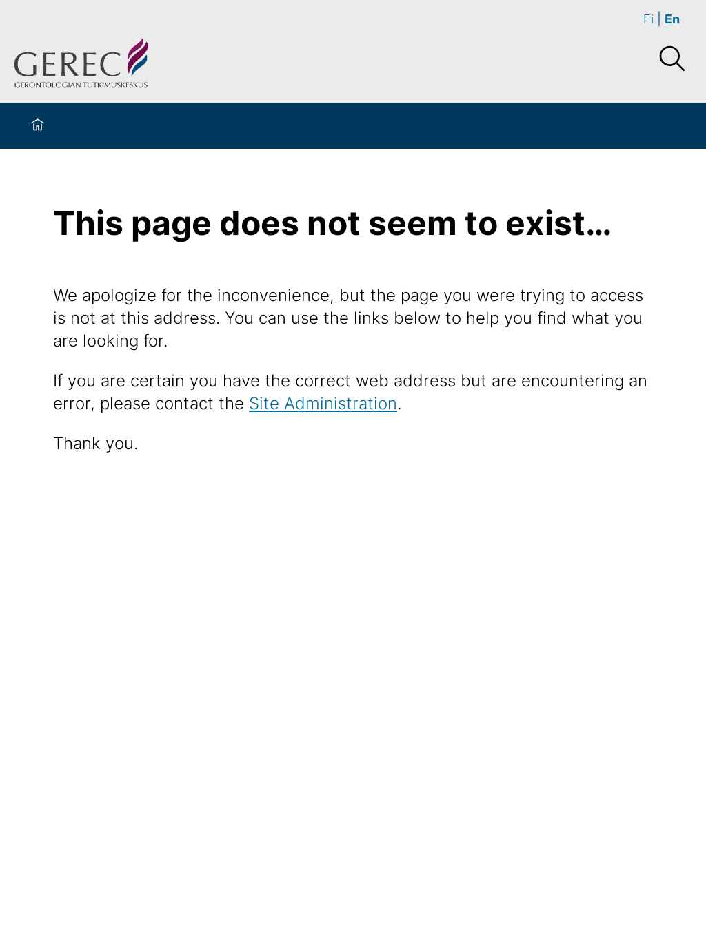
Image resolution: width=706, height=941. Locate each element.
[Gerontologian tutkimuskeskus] (81, 65)
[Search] (671, 59)
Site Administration (323, 403)
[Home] (37, 125)
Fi (648, 19)
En (672, 19)
